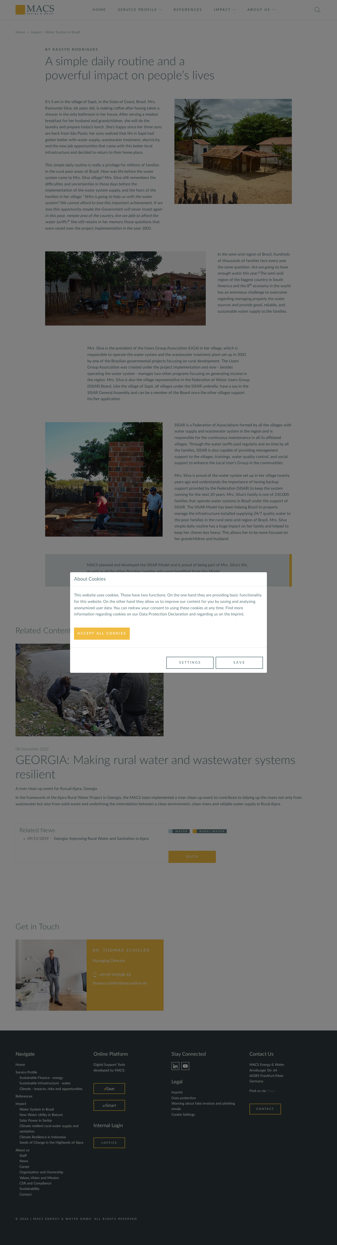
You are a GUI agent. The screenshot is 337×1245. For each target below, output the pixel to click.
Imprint (237, 614)
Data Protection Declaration (163, 614)
